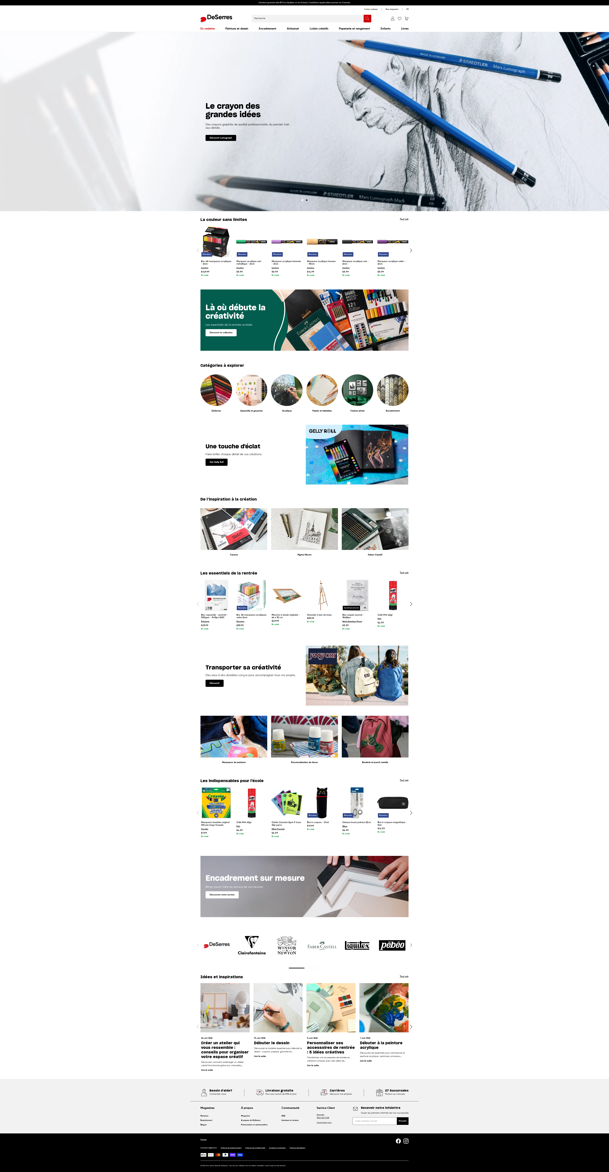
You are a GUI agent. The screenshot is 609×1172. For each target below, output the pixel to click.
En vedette (207, 29)
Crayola (204, 829)
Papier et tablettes (322, 411)
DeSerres (216, 411)
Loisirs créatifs (319, 29)
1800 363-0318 (323, 1118)
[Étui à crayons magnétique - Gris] (393, 803)
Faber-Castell (375, 555)
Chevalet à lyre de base (319, 615)
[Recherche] (367, 18)
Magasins (245, 1116)
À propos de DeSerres (251, 1120)
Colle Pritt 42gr (385, 615)
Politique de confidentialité (255, 1148)
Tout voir (404, 219)
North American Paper (352, 622)
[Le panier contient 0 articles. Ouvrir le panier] (407, 18)
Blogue (203, 1125)
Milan (344, 826)
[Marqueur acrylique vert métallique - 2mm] (251, 242)
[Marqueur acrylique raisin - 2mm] (393, 242)
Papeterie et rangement (354, 29)
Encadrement (267, 29)
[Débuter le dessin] (278, 1007)
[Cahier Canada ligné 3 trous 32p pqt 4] (287, 803)
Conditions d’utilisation (277, 1148)
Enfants (385, 29)
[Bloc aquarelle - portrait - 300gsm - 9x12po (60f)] (216, 595)
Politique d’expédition (297, 1148)
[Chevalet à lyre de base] (322, 595)
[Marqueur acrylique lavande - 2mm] (287, 242)
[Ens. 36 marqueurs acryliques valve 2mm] (251, 595)
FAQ (283, 1116)
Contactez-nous (324, 1123)
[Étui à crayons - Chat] (322, 803)
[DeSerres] (216, 19)
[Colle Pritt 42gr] (393, 595)
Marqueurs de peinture (234, 762)
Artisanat (293, 29)
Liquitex (204, 268)
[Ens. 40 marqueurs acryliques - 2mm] (216, 242)
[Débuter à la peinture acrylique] (384, 1007)
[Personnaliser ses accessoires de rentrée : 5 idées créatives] (331, 1007)
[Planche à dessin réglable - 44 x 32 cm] (287, 595)
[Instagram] (406, 1141)
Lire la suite (207, 1070)
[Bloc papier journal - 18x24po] (357, 595)
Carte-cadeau (371, 9)
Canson (234, 555)
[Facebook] (398, 1141)
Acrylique (287, 411)
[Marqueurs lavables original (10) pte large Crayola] (216, 803)
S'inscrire (403, 1121)
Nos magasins (392, 9)
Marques (204, 1116)
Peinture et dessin (236, 29)
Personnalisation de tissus (304, 762)
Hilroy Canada (278, 829)
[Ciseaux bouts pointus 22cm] (357, 803)
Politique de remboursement (231, 1148)
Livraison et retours (290, 1120)
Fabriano (205, 622)
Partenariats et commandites (254, 1125)
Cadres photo (357, 411)
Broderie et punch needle (375, 762)
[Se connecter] (393, 18)
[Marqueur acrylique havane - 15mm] (322, 242)
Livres (405, 29)
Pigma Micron (304, 555)
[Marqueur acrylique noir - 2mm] (357, 242)
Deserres (240, 622)
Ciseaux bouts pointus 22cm (356, 822)
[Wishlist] (400, 18)
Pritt (379, 619)
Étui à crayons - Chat (318, 822)
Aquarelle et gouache (251, 411)
